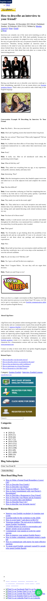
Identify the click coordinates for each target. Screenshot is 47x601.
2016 (9, 441)
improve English (15, 327)
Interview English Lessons (32, 372)
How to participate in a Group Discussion (16, 366)
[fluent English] (16, 112)
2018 (9, 437)
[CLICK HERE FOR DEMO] (18, 406)
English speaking (7, 340)
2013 (9, 448)
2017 (9, 439)
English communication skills (36, 302)
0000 (9, 457)
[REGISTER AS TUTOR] (18, 416)
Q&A (8, 5)
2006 (9, 454)
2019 (9, 435)
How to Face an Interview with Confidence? (17, 364)
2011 (9, 452)
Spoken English (15, 372)
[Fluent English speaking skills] (16, 293)
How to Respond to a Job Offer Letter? (15, 368)
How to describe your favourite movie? (15, 360)
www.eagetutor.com (7, 344)
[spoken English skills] (16, 78)
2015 (9, 443)
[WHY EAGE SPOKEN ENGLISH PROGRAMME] (18, 386)
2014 (9, 446)
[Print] (4, 31)
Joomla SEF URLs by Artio (6, 374)
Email (16, 28)
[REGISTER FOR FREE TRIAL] (18, 396)
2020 (9, 433)
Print (11, 28)
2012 (9, 450)
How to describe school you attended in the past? (18, 362)
